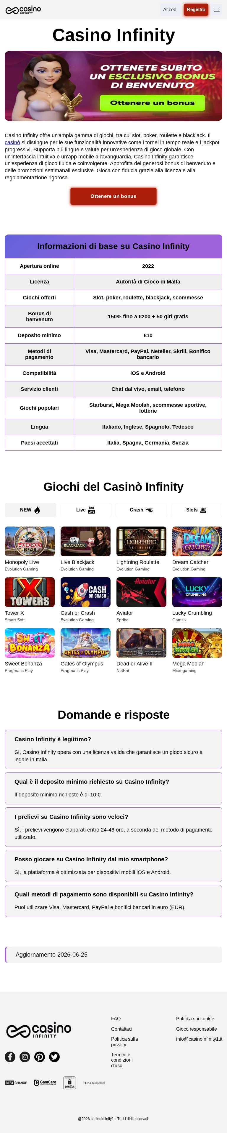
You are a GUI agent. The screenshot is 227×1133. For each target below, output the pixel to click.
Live (81, 509)
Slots (192, 509)
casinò (12, 142)
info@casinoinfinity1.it (199, 1039)
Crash (136, 509)
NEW (25, 509)
